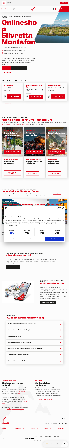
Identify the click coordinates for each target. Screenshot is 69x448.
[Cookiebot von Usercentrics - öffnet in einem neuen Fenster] (58, 208)
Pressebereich (18, 428)
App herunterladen (48, 302)
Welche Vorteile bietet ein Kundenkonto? (19, 342)
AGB (41, 436)
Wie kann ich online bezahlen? (16, 361)
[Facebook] (59, 423)
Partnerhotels (57, 194)
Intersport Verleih (19, 68)
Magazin (46, 428)
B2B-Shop (33, 428)
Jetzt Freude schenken (12, 173)
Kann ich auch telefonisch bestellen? (18, 354)
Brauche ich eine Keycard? (15, 336)
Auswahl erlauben (34, 238)
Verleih (4, 124)
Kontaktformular (22, 391)
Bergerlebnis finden (56, 151)
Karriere (4, 428)
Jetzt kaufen (15, 96)
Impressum (57, 436)
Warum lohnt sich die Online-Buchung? (19, 330)
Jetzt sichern (54, 173)
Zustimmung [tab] (14, 212)
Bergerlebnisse (10, 124)
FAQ (19, 393)
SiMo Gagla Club (61, 428)
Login (64, 444)
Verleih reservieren (12, 151)
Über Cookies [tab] (54, 212)
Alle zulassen (54, 238)
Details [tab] (34, 212)
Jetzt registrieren (13, 267)
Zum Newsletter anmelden (42, 399)
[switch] (27, 233)
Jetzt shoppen (32, 173)
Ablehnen (15, 238)
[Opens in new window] (29, 438)
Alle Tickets (8, 104)
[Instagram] (62, 423)
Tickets (6, 68)
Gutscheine (7, 72)
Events (17, 124)
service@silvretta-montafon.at (15, 409)
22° (47, 444)
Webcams (57, 444)
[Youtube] (66, 423)
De (63, 418)
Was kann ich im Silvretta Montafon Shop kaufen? (21, 324)
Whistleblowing (38, 441)
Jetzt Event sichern (34, 151)
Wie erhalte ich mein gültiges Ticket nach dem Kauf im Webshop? (26, 348)
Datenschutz (48, 436)
